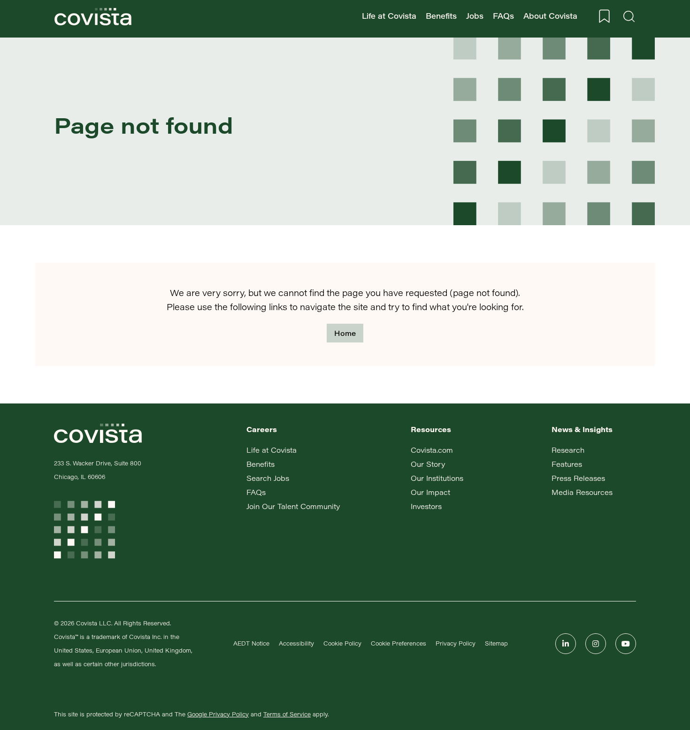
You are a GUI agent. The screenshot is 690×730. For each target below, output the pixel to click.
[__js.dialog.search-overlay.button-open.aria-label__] (629, 16)
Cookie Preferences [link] (398, 643)
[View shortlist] (604, 16)
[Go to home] (93, 16)
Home (345, 333)
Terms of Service (287, 714)
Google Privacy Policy (218, 714)
